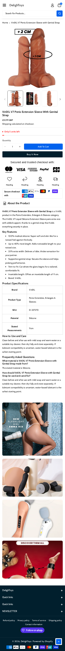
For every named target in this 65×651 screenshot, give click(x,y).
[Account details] (52, 5)
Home (5, 22)
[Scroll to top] (58, 641)
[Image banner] (32, 429)
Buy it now (32, 154)
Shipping (6, 123)
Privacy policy (23, 620)
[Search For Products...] (60, 13)
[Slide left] (4, 99)
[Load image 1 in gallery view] (15, 98)
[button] (4, 5)
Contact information (33, 624)
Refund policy (9, 620)
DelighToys (26, 641)
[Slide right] (60, 99)
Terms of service (39, 620)
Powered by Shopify (43, 641)
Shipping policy (55, 620)
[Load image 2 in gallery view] (32, 98)
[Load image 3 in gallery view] (49, 98)
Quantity (6, 140)
